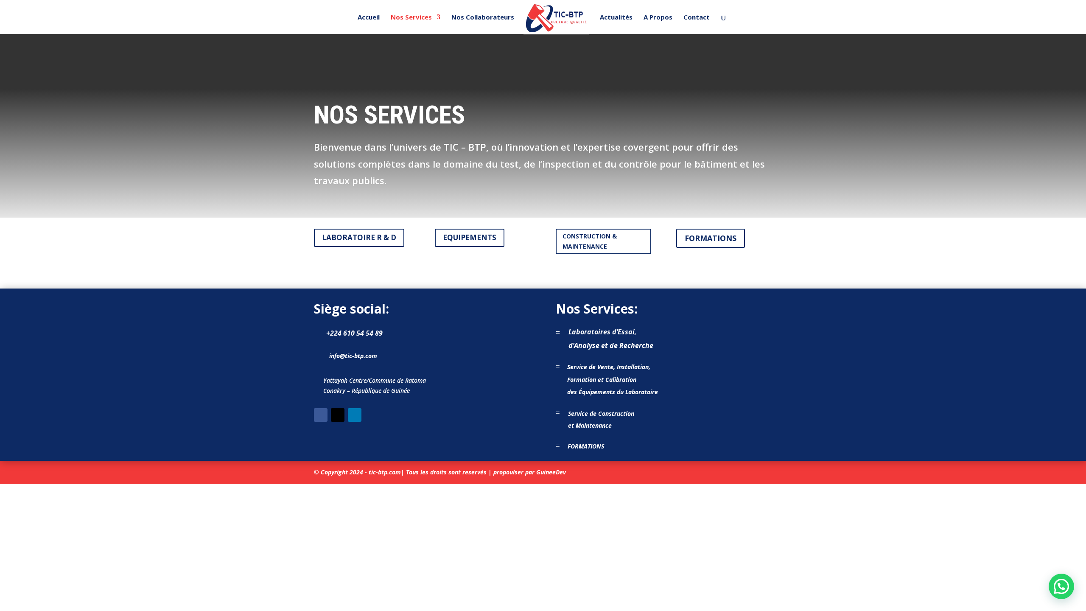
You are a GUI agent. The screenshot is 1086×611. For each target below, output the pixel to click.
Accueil (369, 17)
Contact (696, 17)
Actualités (616, 17)
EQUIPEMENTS (469, 237)
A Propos (658, 17)
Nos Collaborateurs (482, 17)
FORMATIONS (710, 238)
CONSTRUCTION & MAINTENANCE (590, 241)
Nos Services (411, 17)
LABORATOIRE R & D (359, 237)
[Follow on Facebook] (320, 415)
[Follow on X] (337, 415)
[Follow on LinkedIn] (354, 415)
